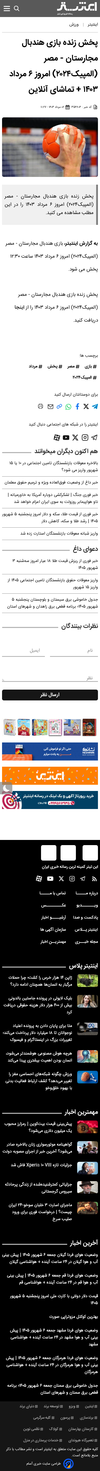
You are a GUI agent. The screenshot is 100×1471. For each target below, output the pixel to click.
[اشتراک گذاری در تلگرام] (95, 408)
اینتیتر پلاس (83, 966)
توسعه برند (51, 1406)
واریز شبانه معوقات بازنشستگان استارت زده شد (59, 533)
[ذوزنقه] (50, 727)
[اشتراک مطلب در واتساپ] (68, 409)
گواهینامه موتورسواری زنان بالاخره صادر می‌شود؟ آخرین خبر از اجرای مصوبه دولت (37, 1148)
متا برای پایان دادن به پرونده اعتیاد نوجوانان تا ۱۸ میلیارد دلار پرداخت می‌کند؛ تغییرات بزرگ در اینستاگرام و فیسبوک (37, 1033)
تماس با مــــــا (52, 893)
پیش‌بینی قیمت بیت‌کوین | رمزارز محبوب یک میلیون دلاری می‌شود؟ (38, 1127)
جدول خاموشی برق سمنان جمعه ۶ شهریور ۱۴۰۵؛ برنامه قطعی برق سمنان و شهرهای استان (52, 1389)
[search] (17, 8)
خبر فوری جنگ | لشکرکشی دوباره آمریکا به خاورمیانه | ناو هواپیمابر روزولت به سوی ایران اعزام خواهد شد (53, 498)
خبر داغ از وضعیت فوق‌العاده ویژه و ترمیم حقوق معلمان (51, 482)
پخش (52, 366)
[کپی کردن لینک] (59, 408)
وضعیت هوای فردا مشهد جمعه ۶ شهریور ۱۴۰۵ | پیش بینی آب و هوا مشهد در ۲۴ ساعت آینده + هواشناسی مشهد (54, 1337)
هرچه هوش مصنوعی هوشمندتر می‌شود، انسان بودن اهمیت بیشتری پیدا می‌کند (39, 1057)
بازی (88, 366)
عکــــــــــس (53, 905)
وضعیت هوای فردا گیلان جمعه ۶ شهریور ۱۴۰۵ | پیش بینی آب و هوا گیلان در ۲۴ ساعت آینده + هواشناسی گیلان (50, 1258)
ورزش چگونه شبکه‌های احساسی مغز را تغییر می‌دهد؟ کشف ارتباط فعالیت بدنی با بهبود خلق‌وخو (38, 1081)
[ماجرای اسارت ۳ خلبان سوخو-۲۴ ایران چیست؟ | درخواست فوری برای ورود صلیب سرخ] (87, 1208)
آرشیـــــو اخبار (53, 917)
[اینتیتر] (76, 8)
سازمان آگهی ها (53, 929)
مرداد (33, 366)
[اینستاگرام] (85, 437)
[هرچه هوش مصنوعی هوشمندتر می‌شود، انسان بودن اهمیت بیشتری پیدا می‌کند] (87, 1056)
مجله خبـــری (86, 941)
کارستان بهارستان (81, 1429)
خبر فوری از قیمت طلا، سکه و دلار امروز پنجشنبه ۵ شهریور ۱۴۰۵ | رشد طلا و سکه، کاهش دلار (50, 518)
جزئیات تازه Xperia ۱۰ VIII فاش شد (41, 1165)
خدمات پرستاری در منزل (40, 1440)
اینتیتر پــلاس (86, 929)
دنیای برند (26, 1406)
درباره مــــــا (87, 893)
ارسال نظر (50, 695)
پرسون (65, 1418)
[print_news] (40, 407)
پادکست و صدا (85, 917)
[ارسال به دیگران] (50, 409)
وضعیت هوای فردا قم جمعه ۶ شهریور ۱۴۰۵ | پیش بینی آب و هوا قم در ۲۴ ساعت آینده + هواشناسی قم (52, 1279)
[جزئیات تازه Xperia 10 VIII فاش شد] (87, 1168)
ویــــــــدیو (87, 905)
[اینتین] (50, 776)
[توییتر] (75, 437)
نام (90, 650)
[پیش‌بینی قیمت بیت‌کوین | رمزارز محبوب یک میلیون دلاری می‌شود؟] (87, 1127)
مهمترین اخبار (81, 1112)
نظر (90, 678)
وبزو (72, 1406)
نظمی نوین (31, 1429)
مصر (71, 366)
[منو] (7, 8)
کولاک (53, 1429)
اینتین (89, 1406)
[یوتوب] (66, 437)
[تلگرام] (94, 437)
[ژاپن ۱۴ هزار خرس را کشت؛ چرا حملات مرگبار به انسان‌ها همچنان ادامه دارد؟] (87, 980)
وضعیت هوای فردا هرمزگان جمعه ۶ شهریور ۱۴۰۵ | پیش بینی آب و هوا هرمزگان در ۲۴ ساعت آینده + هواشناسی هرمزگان (52, 1365)
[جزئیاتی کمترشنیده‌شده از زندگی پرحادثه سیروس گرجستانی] (87, 1187)
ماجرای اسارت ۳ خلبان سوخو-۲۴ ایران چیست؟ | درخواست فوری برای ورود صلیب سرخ (40, 1212)
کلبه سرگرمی (42, 1418)
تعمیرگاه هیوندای (81, 1440)
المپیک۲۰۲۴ (82, 377)
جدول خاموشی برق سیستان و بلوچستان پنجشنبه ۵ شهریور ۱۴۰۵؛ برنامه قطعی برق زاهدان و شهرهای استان (52, 603)
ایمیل (35, 650)
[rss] (94, 880)
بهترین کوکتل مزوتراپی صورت (73, 1316)
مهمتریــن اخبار (53, 941)
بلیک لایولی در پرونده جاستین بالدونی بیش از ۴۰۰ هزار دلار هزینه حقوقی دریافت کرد (38, 1005)
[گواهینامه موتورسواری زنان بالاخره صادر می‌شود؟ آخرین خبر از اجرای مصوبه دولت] (87, 1147)
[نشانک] (50, 751)
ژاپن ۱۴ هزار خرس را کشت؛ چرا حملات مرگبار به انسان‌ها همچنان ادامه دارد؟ (40, 981)
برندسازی (87, 1418)
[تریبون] (50, 800)
